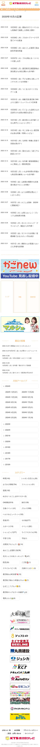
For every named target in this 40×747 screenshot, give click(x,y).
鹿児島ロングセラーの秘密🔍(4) (15, 592)
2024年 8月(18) (11, 402)
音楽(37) (6, 520)
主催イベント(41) (9, 508)
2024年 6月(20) (11, 407)
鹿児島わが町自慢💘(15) (12, 574)
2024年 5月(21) (27, 407)
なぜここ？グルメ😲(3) (11, 586)
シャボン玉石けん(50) (29, 478)
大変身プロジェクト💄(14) (13, 544)
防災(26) (6, 562)
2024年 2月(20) (11, 417)
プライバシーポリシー (31, 730)
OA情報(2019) (8, 502)
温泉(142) (6, 490)
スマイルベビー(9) (10, 568)
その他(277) (26, 520)
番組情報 (8, 9)
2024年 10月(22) (11, 397)
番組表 (3, 5)
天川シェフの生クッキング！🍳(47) (16, 556)
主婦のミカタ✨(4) (29, 568)
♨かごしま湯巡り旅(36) (12, 550)
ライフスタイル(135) (29, 532)
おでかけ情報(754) (10, 484)
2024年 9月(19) (27, 397)
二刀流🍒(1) (26, 562)
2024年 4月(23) (11, 412)
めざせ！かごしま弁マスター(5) (15, 496)
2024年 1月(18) (27, 417)
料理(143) (6, 478)
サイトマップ (29, 733)
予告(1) (24, 538)
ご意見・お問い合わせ (14, 733)
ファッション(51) (28, 484)
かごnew (16, 9)
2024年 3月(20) (27, 412)
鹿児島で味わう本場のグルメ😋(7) (16, 580)
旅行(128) (25, 502)
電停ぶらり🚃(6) (9, 598)
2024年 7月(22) (27, 402)
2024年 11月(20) (28, 392)
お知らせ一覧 (6, 730)
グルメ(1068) (26, 508)
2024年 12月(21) (11, 392)
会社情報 (17, 730)
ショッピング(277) (10, 532)
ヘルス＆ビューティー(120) (13, 514)
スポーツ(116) (8, 526)
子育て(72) (7, 538)
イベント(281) (27, 526)
